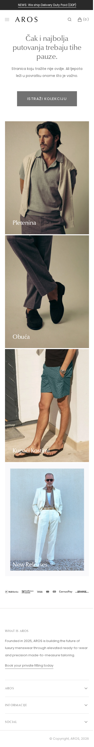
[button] (66, 19)
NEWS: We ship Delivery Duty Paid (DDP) (47, 5)
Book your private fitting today (29, 665)
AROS (71, 738)
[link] (45, 593)
